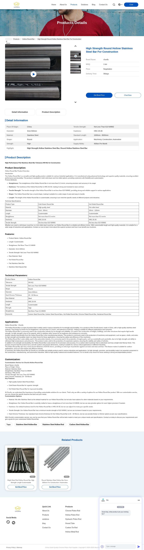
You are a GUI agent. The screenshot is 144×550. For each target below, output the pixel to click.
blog (93, 4)
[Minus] (138, 500)
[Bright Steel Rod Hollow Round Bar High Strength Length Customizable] (20, 462)
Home (53, 4)
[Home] (17, 509)
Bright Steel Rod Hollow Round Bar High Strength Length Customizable (20, 481)
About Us (45, 511)
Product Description (51, 112)
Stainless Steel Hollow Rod (53, 424)
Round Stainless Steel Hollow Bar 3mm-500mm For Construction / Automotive (55, 481)
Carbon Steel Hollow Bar (79, 424)
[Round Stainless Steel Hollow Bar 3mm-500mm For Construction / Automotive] (55, 462)
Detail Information (20, 112)
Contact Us (46, 527)
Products (16, 39)
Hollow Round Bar (28, 39)
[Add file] (102, 546)
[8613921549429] (8, 522)
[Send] (138, 546)
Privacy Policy (10, 547)
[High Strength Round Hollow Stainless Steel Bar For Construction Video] (33, 72)
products (74, 4)
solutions (84, 4)
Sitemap (19, 547)
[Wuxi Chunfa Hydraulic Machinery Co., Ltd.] (16, 4)
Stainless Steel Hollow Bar (26, 424)
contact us (103, 4)
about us (63, 4)
